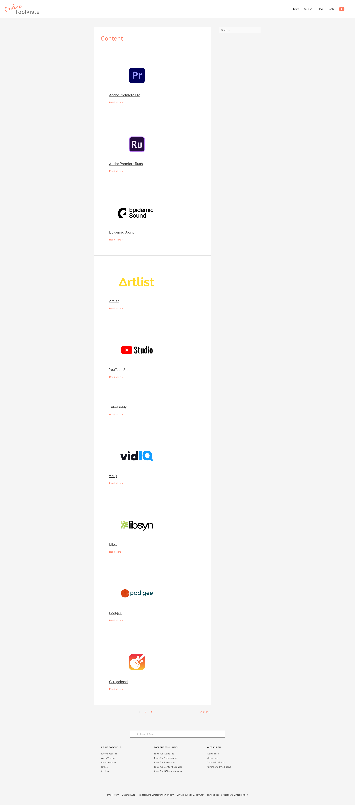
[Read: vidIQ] (137, 456)
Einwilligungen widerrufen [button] (190, 794)
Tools (331, 9)
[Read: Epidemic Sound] (137, 212)
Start (296, 9)
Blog (320, 9)
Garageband (118, 681)
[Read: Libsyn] (137, 524)
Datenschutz (128, 794)
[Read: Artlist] (137, 281)
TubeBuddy (118, 407)
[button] (349, 9)
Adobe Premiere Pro (124, 95)
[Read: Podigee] (137, 593)
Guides (308, 9)
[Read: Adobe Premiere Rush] (137, 144)
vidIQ (113, 475)
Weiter (205, 711)
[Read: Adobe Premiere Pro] (137, 75)
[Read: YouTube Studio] (137, 349)
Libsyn (114, 544)
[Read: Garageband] (137, 662)
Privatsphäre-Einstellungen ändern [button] (156, 794)
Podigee (115, 613)
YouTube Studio (121, 369)
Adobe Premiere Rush (126, 163)
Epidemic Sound (122, 232)
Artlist (114, 301)
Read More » (116, 102)
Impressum (113, 794)
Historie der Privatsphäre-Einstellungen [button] (227, 794)
